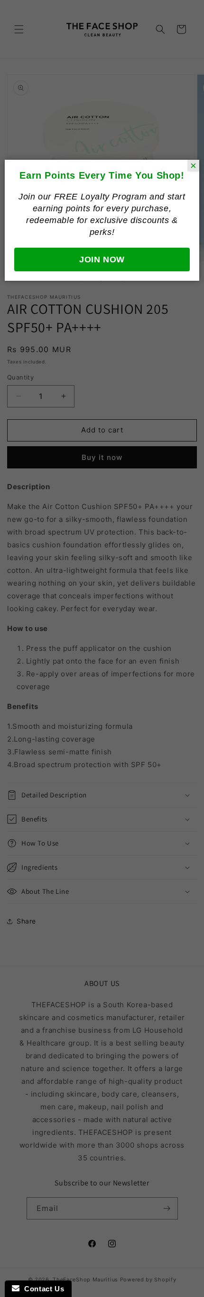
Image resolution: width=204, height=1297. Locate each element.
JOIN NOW (102, 259)
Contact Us (41, 1289)
